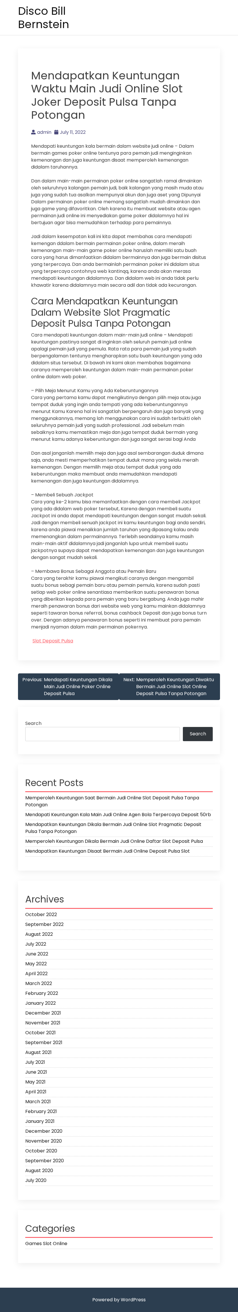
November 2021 (42, 1022)
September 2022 (44, 924)
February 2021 (41, 1111)
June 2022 (36, 954)
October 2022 (41, 914)
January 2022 (40, 1003)
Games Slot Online (46, 1243)
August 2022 (39, 934)
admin (44, 132)
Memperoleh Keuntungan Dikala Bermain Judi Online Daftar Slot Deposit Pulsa (114, 841)
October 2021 (40, 1032)
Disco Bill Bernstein (43, 17)
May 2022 (36, 963)
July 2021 (35, 1062)
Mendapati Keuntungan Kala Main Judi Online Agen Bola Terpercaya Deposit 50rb (118, 814)
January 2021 (40, 1121)
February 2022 (41, 993)
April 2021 (35, 1091)
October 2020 (41, 1150)
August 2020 (39, 1170)
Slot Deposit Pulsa (53, 640)
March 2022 (38, 983)
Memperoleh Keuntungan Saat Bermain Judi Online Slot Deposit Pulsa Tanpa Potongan (112, 801)
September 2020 (44, 1160)
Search (33, 723)
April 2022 (36, 973)
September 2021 (43, 1042)
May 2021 (35, 1082)
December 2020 (43, 1131)
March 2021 (38, 1101)
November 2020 (43, 1141)
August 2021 (38, 1052)
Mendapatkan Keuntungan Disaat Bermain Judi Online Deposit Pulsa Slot (107, 851)
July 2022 (35, 944)
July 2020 (35, 1180)
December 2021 (43, 1013)
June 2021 (36, 1072)
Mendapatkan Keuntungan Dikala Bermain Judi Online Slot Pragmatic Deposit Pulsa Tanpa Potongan (113, 828)
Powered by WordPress (119, 1299)
